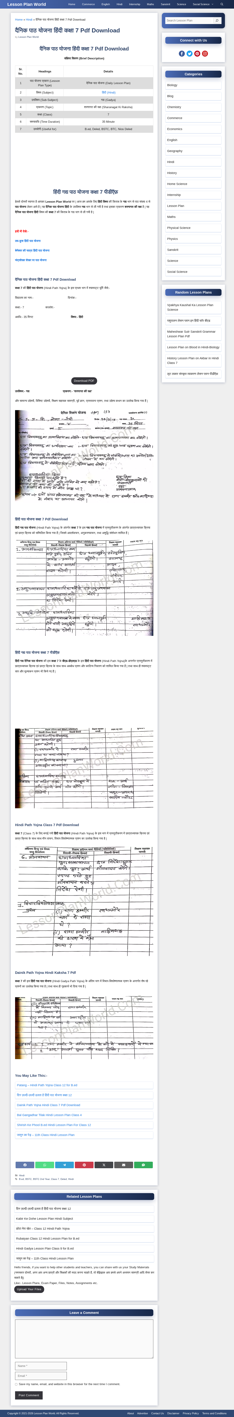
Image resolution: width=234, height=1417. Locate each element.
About (130, 1413)
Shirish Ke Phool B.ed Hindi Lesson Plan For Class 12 (54, 1125)
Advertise (142, 1413)
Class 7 (55, 1179)
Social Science (201, 4)
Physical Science (178, 228)
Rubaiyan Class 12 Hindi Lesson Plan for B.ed (47, 1238)
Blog (170, 96)
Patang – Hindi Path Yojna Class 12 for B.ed (47, 1085)
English (106, 4)
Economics (174, 129)
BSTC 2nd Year (41, 1179)
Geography (174, 151)
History (172, 173)
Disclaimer (173, 1413)
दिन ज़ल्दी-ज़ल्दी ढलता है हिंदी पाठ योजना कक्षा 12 (44, 1095)
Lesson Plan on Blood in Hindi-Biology (193, 347)
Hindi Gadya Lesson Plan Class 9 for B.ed (45, 1248)
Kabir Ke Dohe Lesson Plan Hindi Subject (44, 1218)
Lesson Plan (175, 206)
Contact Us (157, 1413)
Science (181, 4)
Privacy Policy (191, 1413)
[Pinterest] (197, 55)
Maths (150, 4)
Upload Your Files (29, 1289)
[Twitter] (189, 55)
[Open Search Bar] (222, 4)
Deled (63, 1179)
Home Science (177, 184)
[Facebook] (182, 55)
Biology (172, 85)
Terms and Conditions (214, 1413)
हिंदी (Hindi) (109, 92)
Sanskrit (165, 4)
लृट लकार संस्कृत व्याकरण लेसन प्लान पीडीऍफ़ (192, 374)
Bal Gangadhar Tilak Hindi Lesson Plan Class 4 (49, 1115)
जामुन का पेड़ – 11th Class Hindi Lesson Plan (46, 1135)
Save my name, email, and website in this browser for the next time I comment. (69, 1384)
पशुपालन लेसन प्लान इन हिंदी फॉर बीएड (188, 320)
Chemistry (174, 107)
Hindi (119, 4)
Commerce (88, 4)
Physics (172, 239)
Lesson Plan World (26, 4)
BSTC (28, 1179)
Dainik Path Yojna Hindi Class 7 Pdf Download (48, 1105)
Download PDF (84, 380)
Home (71, 4)
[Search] (217, 20)
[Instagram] (205, 55)
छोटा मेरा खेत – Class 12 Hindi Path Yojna (43, 1228)
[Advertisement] (84, 163)
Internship (134, 4)
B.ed (21, 1179)
